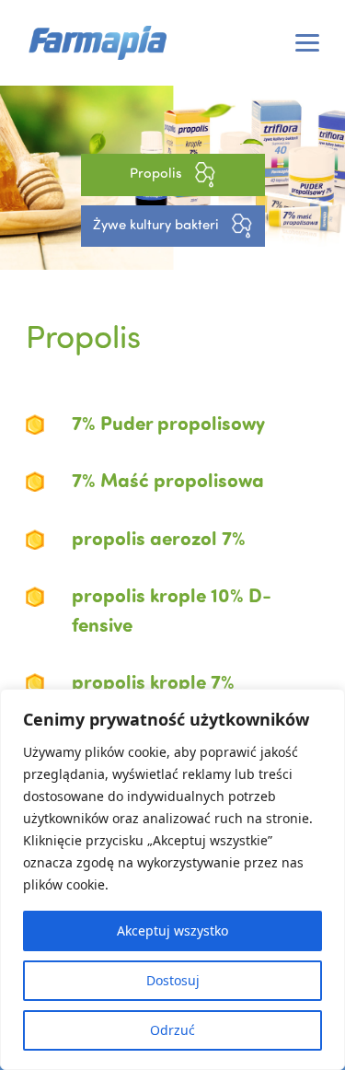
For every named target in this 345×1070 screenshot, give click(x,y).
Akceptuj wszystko (172, 930)
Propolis (158, 173)
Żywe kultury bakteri (158, 224)
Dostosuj (173, 980)
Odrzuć (172, 1030)
